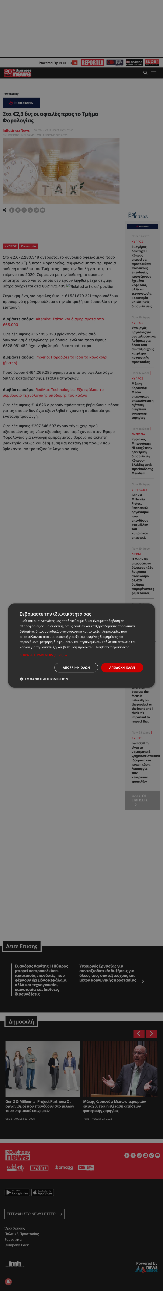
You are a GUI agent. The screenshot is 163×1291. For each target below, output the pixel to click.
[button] (81, 655)
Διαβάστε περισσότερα (112, 647)
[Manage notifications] (8, 1281)
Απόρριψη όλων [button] (76, 667)
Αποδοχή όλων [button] (122, 667)
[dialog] (81, 645)
